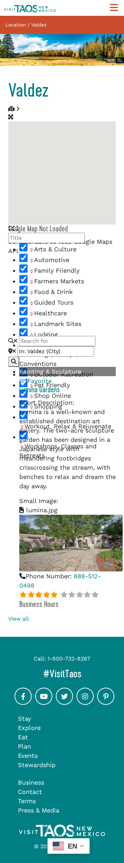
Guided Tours (53, 302)
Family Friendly (57, 270)
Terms (27, 801)
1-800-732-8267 (69, 658)
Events (28, 755)
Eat (23, 737)
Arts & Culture (55, 249)
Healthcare (50, 313)
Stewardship (36, 764)
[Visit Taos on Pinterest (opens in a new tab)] (105, 702)
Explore (29, 727)
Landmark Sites (57, 323)
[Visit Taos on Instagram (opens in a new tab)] (85, 702)
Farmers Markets (59, 281)
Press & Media (38, 810)
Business (31, 782)
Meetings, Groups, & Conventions (51, 359)
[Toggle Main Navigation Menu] (114, 7)
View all (18, 618)
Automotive (51, 259)
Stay (24, 718)
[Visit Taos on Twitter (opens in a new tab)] (64, 702)
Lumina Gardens (39, 390)
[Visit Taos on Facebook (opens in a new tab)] (23, 702)
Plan (24, 746)
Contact (30, 791)
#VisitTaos (81, 673)
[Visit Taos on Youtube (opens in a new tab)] (43, 702)
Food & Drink (53, 291)
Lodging (46, 334)
